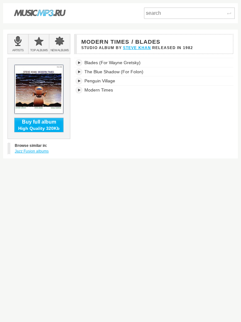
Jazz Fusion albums (32, 151)
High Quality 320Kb (39, 125)
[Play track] (79, 62)
